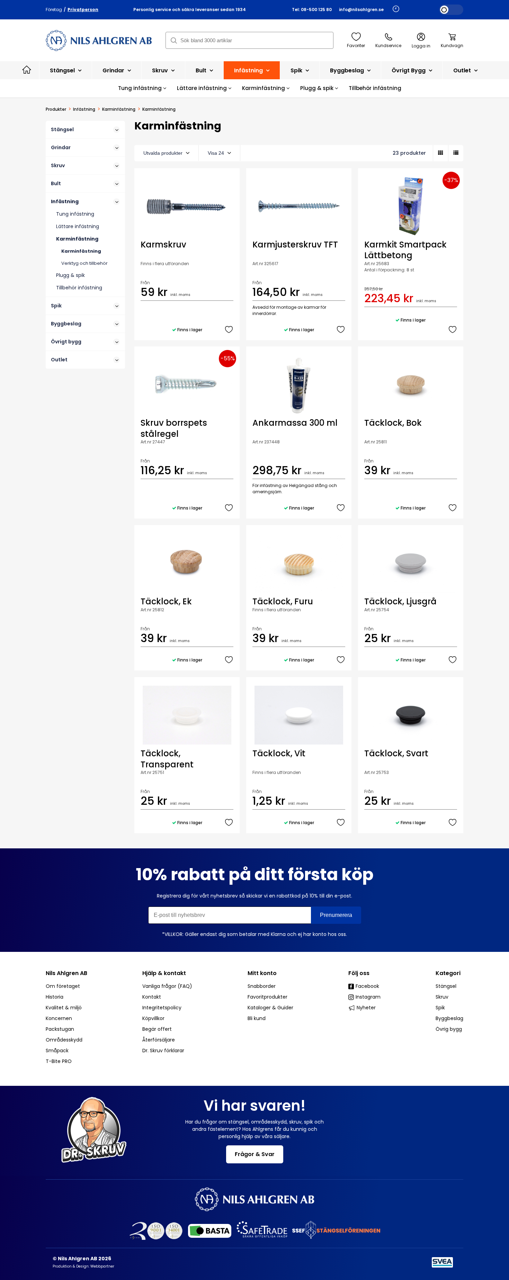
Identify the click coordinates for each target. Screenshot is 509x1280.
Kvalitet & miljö (64, 1007)
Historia (54, 996)
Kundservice (388, 45)
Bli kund (257, 1018)
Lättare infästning (202, 88)
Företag (54, 9)
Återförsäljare (158, 1039)
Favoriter (356, 45)
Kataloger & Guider (270, 1007)
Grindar (114, 70)
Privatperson (83, 9)
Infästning (249, 70)
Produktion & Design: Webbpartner (83, 1266)
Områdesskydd (64, 1039)
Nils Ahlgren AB (66, 973)
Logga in (421, 46)
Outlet (462, 70)
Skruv (160, 70)
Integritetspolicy (161, 1007)
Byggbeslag (347, 70)
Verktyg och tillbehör (84, 263)
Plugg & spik (317, 88)
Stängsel (63, 70)
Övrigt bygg (409, 70)
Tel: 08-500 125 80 (312, 9)
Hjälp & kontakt (164, 973)
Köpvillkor (153, 1018)
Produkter (56, 109)
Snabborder (262, 986)
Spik (297, 70)
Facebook (367, 986)
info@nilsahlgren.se (361, 9)
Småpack (57, 1050)
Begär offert (157, 1029)
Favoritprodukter (267, 996)
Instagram (368, 996)
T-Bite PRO (59, 1061)
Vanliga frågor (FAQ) (167, 986)
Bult (202, 70)
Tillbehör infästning (375, 88)
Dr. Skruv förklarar (163, 1050)
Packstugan (60, 1029)
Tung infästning (140, 88)
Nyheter (366, 1007)
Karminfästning (264, 88)
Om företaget (63, 986)
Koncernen (59, 1018)
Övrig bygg (449, 1029)
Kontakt (151, 996)
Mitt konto (262, 973)
